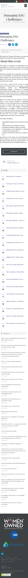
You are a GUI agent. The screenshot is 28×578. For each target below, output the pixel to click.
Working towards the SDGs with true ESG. (11, 367)
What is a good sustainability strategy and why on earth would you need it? (13, 339)
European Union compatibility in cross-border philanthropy (12, 417)
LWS (12, 572)
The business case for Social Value (10, 406)
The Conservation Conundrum (9, 468)
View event (14, 151)
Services (15, 557)
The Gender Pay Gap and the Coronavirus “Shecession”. (11, 503)
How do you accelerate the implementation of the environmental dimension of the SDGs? (14, 437)
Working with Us (4, 559)
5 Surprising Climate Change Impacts (10, 458)
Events (9, 22)
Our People (8, 557)
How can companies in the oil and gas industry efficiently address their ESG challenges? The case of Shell (13, 481)
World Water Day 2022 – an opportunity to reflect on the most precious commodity (13, 425)
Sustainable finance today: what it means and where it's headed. (12, 373)
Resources (6, 333)
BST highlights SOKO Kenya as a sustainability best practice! (12, 496)
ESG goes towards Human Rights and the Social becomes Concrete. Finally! (13, 346)
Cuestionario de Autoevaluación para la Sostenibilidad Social (11, 392)
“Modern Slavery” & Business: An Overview (12, 379)
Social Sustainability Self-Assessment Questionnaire (11, 385)
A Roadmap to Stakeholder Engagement (11, 443)
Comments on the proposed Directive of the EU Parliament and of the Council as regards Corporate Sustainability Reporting (13, 354)
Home (4, 22)
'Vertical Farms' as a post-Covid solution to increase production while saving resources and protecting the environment (13, 450)
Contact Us (3, 561)
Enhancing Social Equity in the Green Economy (13, 474)
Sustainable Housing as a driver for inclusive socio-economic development (12, 489)
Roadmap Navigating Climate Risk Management (13, 463)
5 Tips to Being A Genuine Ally (8, 431)
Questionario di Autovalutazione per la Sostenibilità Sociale (11, 399)
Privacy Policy (11, 561)
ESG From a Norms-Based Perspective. (11, 361)
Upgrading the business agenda (9, 411)
